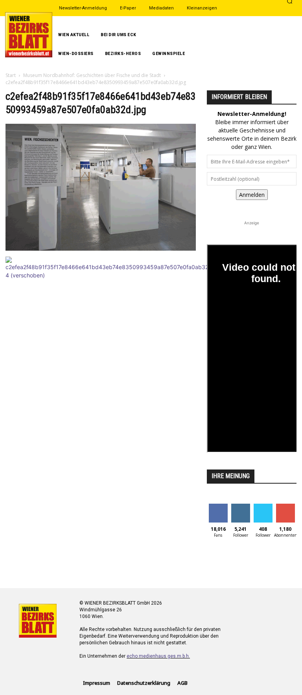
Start (11, 75)
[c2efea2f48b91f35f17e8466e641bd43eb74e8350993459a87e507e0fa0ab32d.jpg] (101, 248)
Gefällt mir (218, 509)
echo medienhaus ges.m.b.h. (158, 656)
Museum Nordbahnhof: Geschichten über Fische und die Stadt (92, 75)
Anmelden (252, 194)
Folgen (240, 507)
